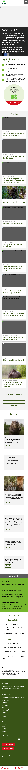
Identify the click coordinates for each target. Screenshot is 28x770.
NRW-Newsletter (5, 723)
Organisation (4, 702)
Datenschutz (4, 712)
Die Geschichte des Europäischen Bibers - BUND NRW (13, 628)
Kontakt (3, 726)
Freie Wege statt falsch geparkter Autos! (10, 688)
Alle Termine (14, 406)
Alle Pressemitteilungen (14, 394)
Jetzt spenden (6, 768)
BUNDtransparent (5, 700)
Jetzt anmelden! (14, 102)
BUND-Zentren (5, 705)
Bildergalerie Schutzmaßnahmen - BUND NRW (13, 657)
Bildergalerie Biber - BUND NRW (11, 644)
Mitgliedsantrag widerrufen (7, 756)
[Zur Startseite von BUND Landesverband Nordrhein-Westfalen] (4, 2)
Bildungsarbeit (5, 710)
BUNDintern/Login (5, 709)
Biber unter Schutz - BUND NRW (11, 624)
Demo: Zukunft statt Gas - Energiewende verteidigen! (13, 686)
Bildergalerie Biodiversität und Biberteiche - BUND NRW (14, 652)
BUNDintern (4, 731)
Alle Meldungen (14, 402)
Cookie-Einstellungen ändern (8, 755)
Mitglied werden (8, 744)
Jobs (3, 707)
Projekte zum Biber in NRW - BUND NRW (13, 633)
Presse (3, 719)
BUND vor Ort (4, 703)
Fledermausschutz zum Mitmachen (9, 690)
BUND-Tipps (4, 729)
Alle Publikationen (14, 398)
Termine (3, 721)
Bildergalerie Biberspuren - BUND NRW (13, 647)
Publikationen (5, 724)
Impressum (4, 728)
